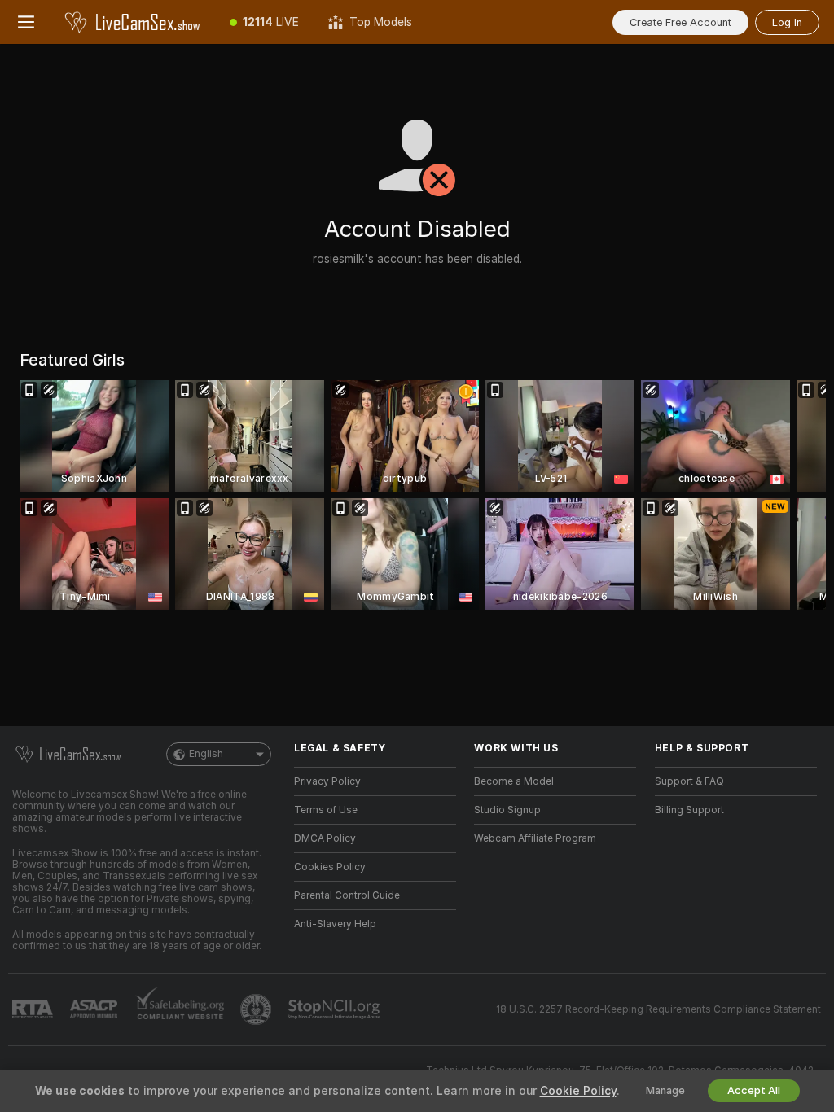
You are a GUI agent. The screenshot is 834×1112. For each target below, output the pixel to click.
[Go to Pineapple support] (257, 1009)
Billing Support (689, 810)
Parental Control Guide (347, 895)
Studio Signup (507, 810)
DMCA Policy (325, 838)
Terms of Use (326, 810)
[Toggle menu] (26, 22)
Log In (787, 22)
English (206, 754)
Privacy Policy (327, 781)
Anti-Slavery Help (335, 924)
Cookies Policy (330, 867)
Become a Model (514, 781)
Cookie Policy (578, 1090)
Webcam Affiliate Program (535, 838)
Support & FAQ (689, 781)
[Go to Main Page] (133, 22)
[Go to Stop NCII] (336, 1009)
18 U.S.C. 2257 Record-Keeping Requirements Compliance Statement (658, 1009)
